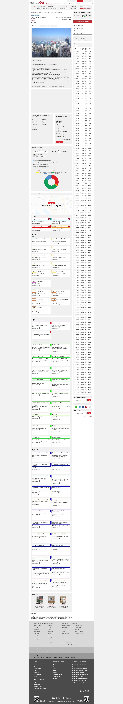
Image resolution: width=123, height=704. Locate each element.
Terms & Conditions (65, 701)
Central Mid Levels (38, 637)
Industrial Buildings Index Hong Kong (78, 651)
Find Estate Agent (38, 674)
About (35, 664)
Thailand (55, 657)
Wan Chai (36, 627)
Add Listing (80, 0)
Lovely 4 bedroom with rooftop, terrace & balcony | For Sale (39, 607)
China (54, 668)
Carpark (72, 3)
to (51, 8)
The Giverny (77, 629)
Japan (54, 670)
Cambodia (55, 666)
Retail (79, 3)
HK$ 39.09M (51, 604)
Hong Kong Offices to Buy (77, 676)
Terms (41, 154)
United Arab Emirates (57, 674)
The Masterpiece (65, 641)
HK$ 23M (63, 604)
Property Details (35, 25)
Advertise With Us (37, 668)
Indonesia (73, 657)
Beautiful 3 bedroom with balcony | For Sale (51, 607)
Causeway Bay (51, 631)
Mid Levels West (37, 625)
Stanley (49, 627)
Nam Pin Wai (50, 641)
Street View (54, 25)
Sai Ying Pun (36, 641)
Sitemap (35, 676)
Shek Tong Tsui (51, 637)
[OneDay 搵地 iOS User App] (56, 698)
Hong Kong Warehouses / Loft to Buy (80, 678)
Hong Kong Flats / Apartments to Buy (80, 674)
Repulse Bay (50, 625)
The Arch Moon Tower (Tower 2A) (68, 644)
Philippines (48, 657)
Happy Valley (36, 629)
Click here (51, 203)
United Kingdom (56, 676)
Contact (35, 670)
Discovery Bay (37, 639)
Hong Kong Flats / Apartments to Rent (80, 664)
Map (48, 25)
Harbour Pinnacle (65, 639)
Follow (59, 142)
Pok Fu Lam (36, 642)
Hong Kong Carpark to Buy (78, 682)
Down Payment (48, 150)
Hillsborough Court (65, 633)
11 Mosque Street (39, 603)
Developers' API (37, 684)
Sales (76, 46)
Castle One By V (65, 627)
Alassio (63, 603)
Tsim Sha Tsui (50, 635)
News (35, 666)
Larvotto (63, 631)
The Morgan (51, 603)
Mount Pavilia (78, 627)
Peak (49, 644)
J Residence (64, 629)
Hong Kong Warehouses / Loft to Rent (80, 668)
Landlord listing (42, 6)
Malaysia (67, 657)
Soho (35, 644)
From (62, 6)
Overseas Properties (71, 0)
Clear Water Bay (37, 631)
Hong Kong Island (66, 625)
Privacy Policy (71, 701)
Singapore (61, 657)
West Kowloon (37, 633)
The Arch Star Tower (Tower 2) (68, 642)
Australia (55, 664)
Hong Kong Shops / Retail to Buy (79, 680)
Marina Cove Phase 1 (79, 633)
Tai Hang (49, 639)
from (44, 8)
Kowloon (64, 637)
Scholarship (36, 672)
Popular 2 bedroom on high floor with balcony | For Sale (63, 607)
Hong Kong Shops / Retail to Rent (79, 670)
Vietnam (42, 657)
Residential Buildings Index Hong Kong (42, 651)
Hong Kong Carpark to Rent (78, 672)
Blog (35, 682)
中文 (92, 3)
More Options (87, 8)
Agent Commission (61, 150)
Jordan (49, 629)
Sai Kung (36, 635)
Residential (50, 3)
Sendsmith (90, 416)
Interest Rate (36, 154)
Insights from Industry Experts (40, 688)
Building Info (43, 25)
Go (89, 400)
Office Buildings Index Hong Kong (59, 651)
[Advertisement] (51, 100)
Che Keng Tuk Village (79, 631)
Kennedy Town (51, 633)
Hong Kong (36, 657)
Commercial (57, 3)
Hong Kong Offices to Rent (78, 666)
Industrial (64, 3)
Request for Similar (83, 22)
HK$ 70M (40, 604)
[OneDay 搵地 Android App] (67, 698)
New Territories (78, 625)
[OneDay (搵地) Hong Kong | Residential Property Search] (37, 2)
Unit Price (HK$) (36, 150)
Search (82, 8)
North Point (50, 642)
